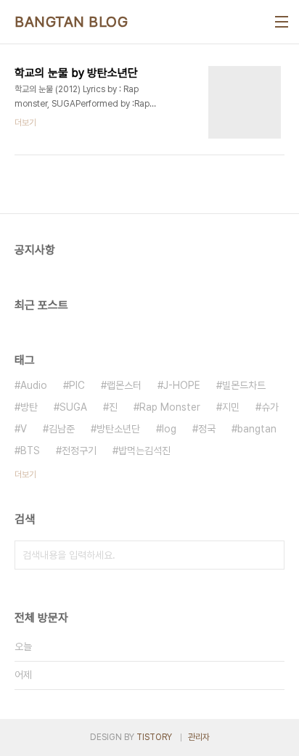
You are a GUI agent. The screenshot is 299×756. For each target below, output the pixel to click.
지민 (230, 407)
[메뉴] (281, 21)
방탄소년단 (118, 429)
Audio (33, 385)
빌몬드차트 (244, 385)
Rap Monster (169, 407)
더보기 (25, 474)
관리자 (199, 737)
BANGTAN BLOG (71, 22)
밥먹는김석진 (144, 450)
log (169, 429)
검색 (270, 555)
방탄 (29, 407)
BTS (30, 450)
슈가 (270, 407)
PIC (77, 385)
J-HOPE (181, 385)
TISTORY (154, 737)
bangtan (257, 429)
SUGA (73, 407)
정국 (207, 429)
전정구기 (79, 450)
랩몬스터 (124, 385)
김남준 (62, 429)
